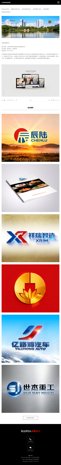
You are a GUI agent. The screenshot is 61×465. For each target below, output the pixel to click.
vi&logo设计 (5, 9)
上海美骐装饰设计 (10, 100)
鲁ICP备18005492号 (33, 461)
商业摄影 (46, 9)
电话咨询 (30, 441)
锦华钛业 (57, 100)
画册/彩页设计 (15, 9)
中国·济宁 (30, 455)
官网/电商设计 (6, 12)
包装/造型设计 (26, 9)
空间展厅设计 (37, 9)
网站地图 (25, 461)
